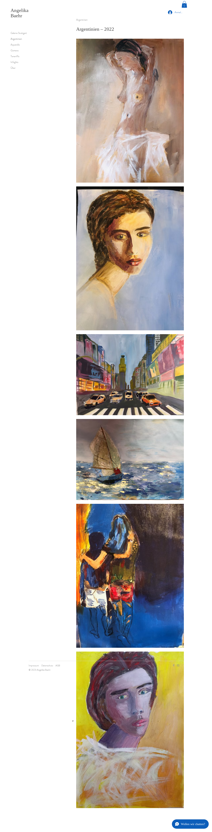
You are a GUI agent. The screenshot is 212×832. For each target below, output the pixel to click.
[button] (184, 4)
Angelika (19, 10)
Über (13, 68)
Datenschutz (47, 665)
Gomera (14, 50)
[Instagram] (178, 665)
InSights (14, 62)
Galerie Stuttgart (19, 33)
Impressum (34, 665)
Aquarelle (15, 44)
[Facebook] (173, 665)
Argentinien (16, 39)
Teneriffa (15, 56)
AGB (57, 665)
